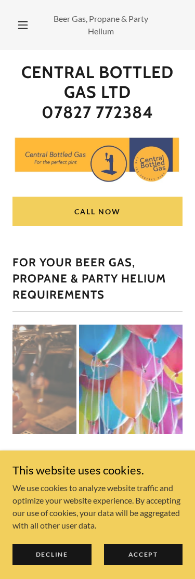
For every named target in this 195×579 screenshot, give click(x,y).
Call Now (97, 211)
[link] (97, 92)
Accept (143, 554)
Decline (52, 554)
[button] (22, 25)
